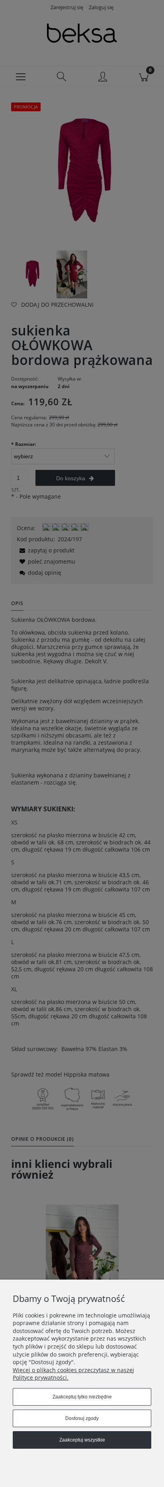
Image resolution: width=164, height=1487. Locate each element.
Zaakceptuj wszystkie (82, 1440)
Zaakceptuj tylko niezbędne (82, 1397)
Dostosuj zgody (82, 1418)
